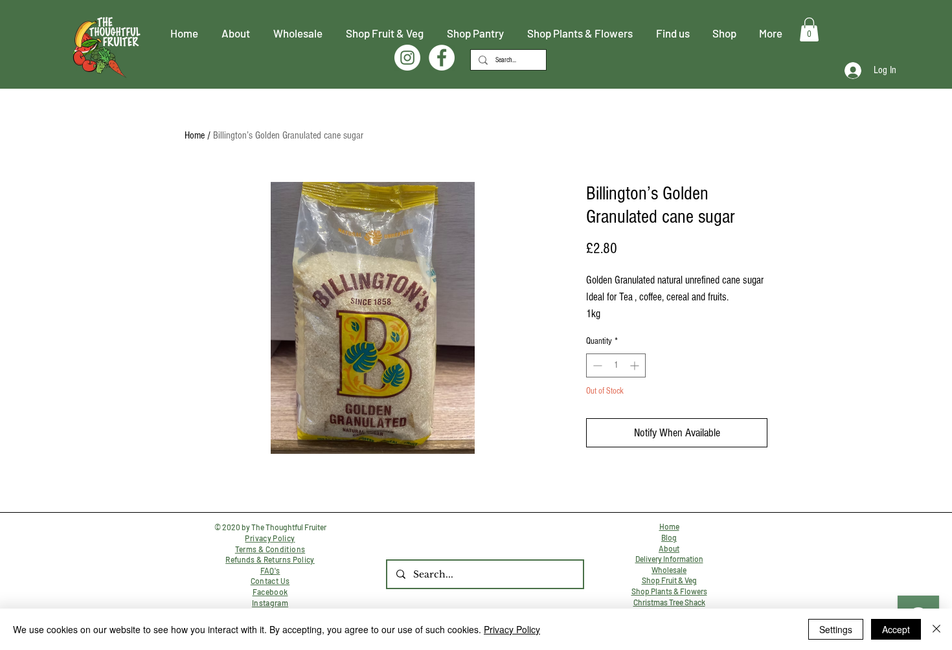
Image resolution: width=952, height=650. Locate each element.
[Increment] (636, 365)
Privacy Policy (512, 629)
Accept (896, 629)
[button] (809, 29)
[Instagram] (407, 58)
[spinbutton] (616, 365)
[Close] (936, 629)
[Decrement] (596, 365)
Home (195, 135)
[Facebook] (442, 58)
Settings (835, 629)
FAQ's (270, 570)
